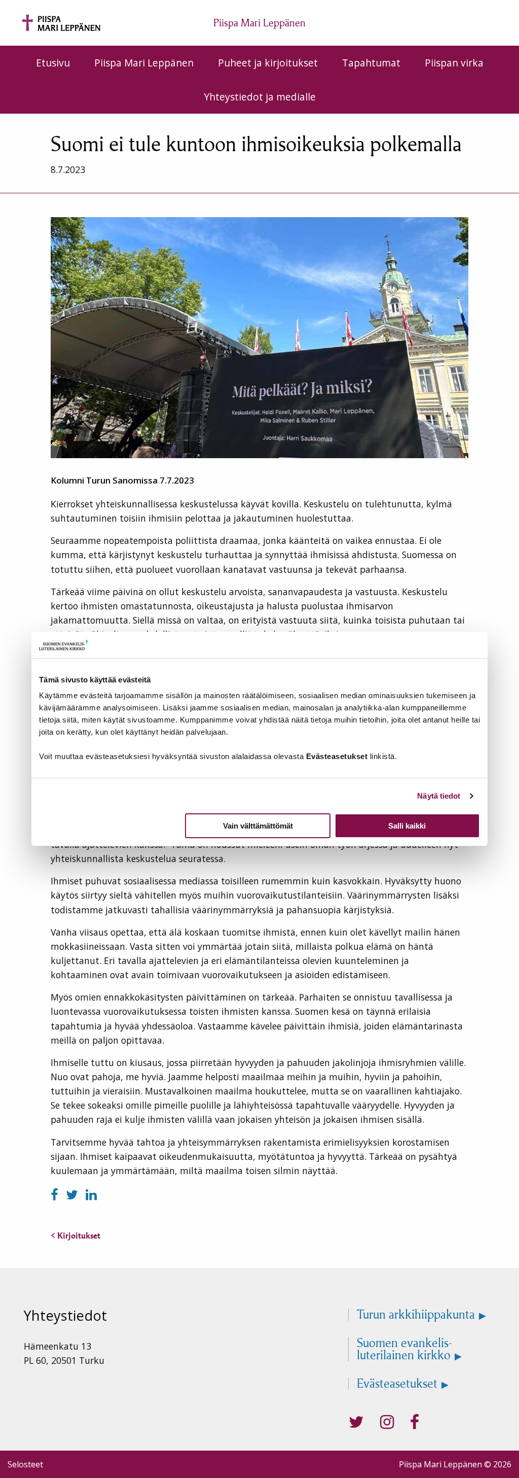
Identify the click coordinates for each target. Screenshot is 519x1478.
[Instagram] (387, 1422)
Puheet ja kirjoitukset (268, 63)
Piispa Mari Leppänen (144, 63)
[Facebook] (56, 1195)
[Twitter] (74, 1195)
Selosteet (25, 1464)
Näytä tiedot (438, 796)
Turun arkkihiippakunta (416, 1315)
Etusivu (53, 63)
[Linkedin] (91, 1195)
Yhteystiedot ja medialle (260, 97)
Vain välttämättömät (258, 825)
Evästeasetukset (397, 1384)
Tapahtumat (371, 63)
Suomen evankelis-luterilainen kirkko (404, 1349)
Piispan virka (454, 63)
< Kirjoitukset (75, 1235)
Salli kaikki (407, 825)
